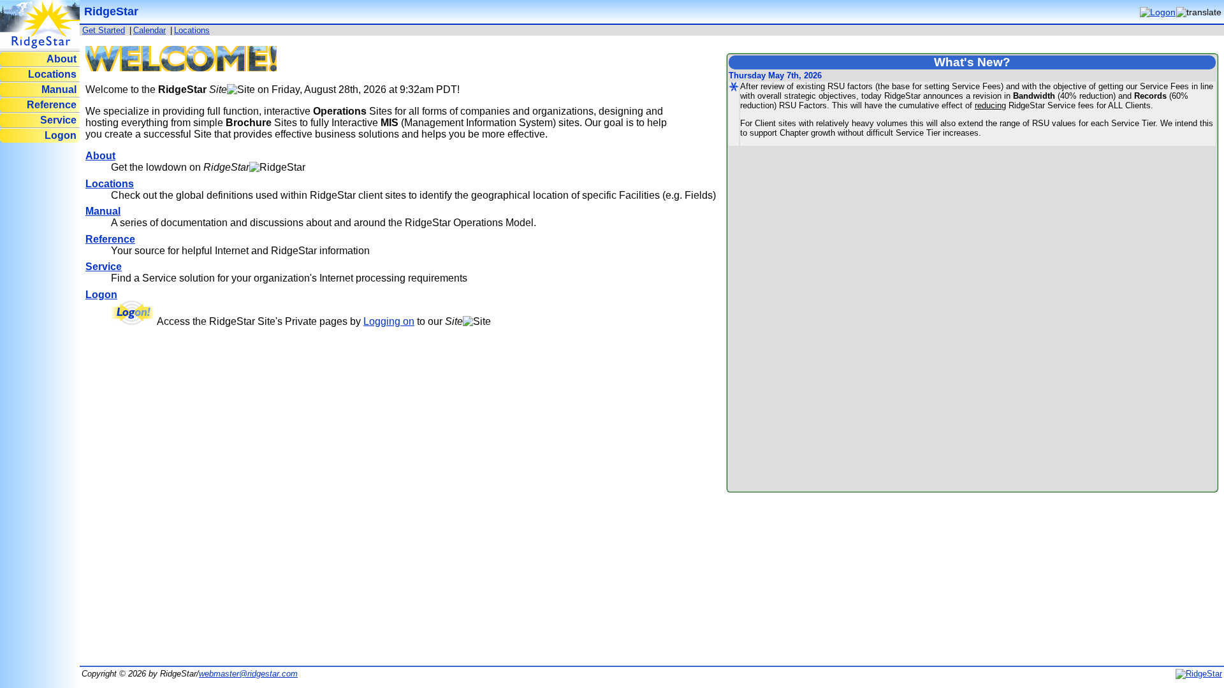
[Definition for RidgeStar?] (277, 167)
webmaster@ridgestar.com (248, 673)
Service (58, 120)
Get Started (103, 30)
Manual (58, 89)
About (61, 59)
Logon (60, 135)
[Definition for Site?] (241, 90)
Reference (51, 104)
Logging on (388, 321)
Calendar (149, 30)
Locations (52, 74)
